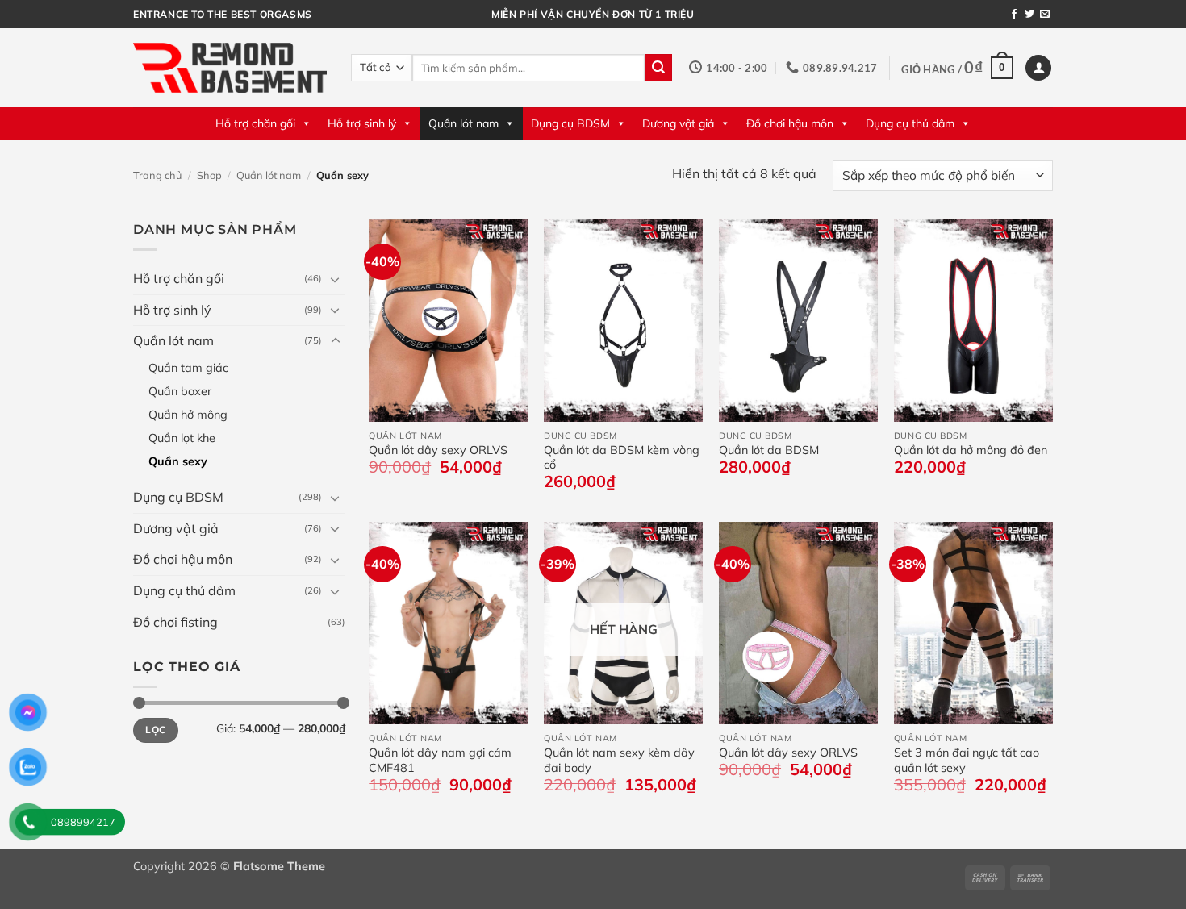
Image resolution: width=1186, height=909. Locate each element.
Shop (209, 175)
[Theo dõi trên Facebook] (1014, 14)
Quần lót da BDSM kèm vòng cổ (621, 458)
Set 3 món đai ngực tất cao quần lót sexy (966, 760)
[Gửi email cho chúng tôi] (1045, 14)
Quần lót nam (463, 123)
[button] (957, 67)
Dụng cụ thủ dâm (910, 123)
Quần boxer (179, 391)
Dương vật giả (678, 123)
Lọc (155, 729)
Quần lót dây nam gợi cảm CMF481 (440, 760)
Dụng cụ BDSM (570, 123)
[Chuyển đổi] (335, 279)
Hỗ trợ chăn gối (255, 123)
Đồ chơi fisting (175, 621)
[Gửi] (658, 67)
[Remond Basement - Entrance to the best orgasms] (230, 67)
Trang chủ (157, 175)
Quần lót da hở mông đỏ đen (970, 450)
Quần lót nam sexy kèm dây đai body (619, 760)
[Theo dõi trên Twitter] (1029, 14)
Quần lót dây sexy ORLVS (438, 450)
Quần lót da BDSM (769, 450)
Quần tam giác (188, 368)
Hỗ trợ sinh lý (362, 123)
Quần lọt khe (181, 438)
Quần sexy (177, 461)
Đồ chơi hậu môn (789, 123)
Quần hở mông (188, 414)
